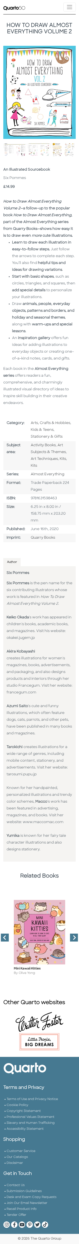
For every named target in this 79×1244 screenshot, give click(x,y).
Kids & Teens (42, 430)
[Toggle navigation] (69, 7)
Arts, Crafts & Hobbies (50, 423)
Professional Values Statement (30, 1117)
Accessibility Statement (25, 1129)
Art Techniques (44, 459)
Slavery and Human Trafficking (31, 1123)
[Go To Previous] (3, 939)
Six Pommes (18, 573)
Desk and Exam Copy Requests (31, 1197)
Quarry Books (43, 538)
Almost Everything (47, 474)
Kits (63, 459)
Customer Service (21, 1151)
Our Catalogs (17, 1157)
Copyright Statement (24, 1111)
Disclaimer (15, 1163)
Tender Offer (16, 1215)
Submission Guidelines (24, 1191)
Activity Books (43, 445)
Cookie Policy (17, 1105)
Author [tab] (12, 562)
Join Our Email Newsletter (27, 1203)
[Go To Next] (72, 939)
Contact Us (16, 1185)
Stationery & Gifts (47, 437)
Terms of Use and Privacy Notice (32, 1099)
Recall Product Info (22, 1209)
